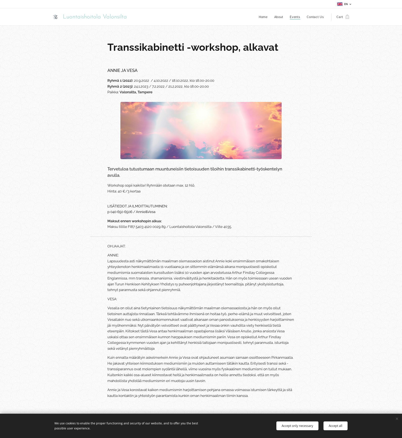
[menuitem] (264, 17)
